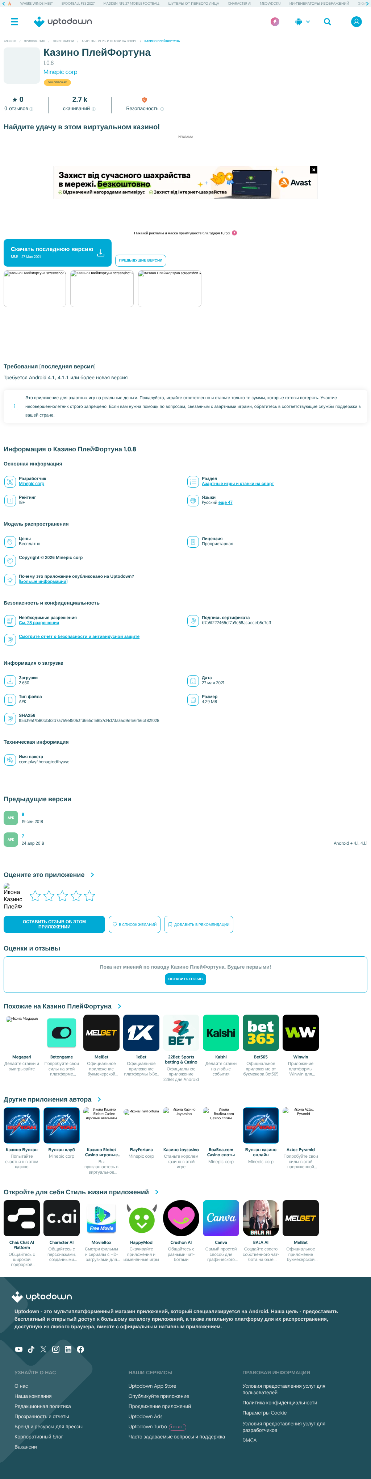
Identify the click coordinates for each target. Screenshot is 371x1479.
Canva (221, 1242)
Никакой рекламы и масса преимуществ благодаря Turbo (182, 233)
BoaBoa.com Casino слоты (221, 1152)
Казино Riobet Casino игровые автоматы (101, 1155)
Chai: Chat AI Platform (21, 1245)
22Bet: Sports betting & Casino (181, 1059)
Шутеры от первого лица (193, 3)
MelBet (101, 1057)
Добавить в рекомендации (201, 924)
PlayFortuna (141, 1150)
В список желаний (138, 924)
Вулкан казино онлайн (260, 1152)
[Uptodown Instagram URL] (55, 1350)
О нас (21, 1386)
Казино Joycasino (181, 1150)
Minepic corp (60, 72)
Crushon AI (181, 1242)
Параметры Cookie (264, 1412)
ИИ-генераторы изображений (319, 3)
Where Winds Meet (36, 3)
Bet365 (260, 1057)
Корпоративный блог (38, 1436)
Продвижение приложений (160, 1406)
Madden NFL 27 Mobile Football (131, 3)
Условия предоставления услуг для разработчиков (283, 1426)
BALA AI (260, 1242)
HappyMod (141, 1242)
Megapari (21, 1057)
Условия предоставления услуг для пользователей (283, 1389)
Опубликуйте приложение (159, 1396)
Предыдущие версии (141, 261)
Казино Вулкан (22, 1150)
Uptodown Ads (146, 1416)
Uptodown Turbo (156, 1426)
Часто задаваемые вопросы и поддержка (177, 1436)
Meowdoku (270, 3)
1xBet (141, 1057)
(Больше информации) (43, 581)
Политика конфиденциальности (279, 1402)
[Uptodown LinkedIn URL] (68, 1350)
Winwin (300, 1057)
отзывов (16, 108)
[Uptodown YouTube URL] (18, 1350)
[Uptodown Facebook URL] (80, 1350)
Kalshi (221, 1057)
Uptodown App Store (152, 1386)
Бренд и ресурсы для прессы (48, 1426)
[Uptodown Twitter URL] (43, 1350)
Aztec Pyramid (301, 1150)
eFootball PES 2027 (78, 3)
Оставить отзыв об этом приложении (54, 924)
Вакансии (25, 1447)
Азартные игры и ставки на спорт (238, 483)
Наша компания (33, 1396)
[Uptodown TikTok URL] (31, 1350)
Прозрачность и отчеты (41, 1416)
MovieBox (102, 1242)
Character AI (239, 3)
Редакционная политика (42, 1406)
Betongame (61, 1057)
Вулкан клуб (61, 1150)
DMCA (249, 1440)
